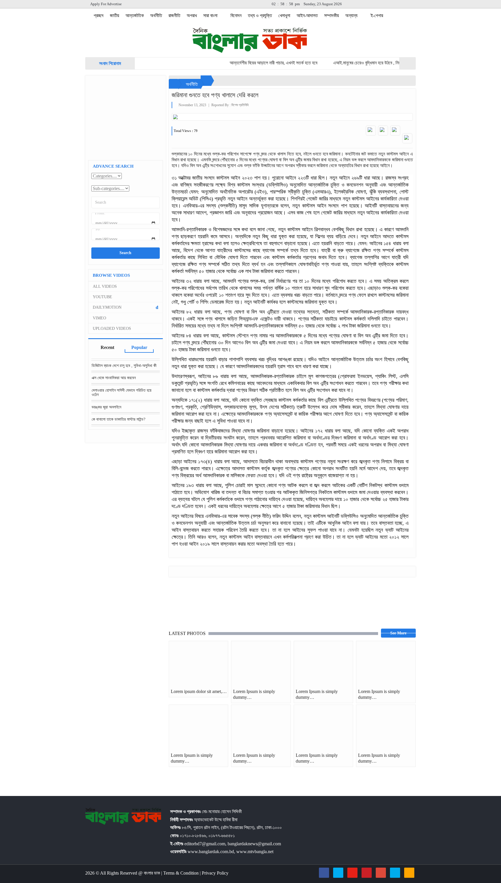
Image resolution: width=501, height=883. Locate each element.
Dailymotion (125, 307)
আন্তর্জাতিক (135, 15)
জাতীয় (114, 15)
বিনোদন (236, 15)
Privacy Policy (215, 873)
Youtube (102, 297)
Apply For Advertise (106, 4)
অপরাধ (192, 15)
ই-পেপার (377, 15)
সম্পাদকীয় (331, 15)
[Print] (407, 138)
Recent (107, 347)
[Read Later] (395, 130)
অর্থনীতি (156, 15)
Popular (139, 347)
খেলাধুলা (284, 15)
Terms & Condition (181, 873)
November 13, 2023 (192, 105)
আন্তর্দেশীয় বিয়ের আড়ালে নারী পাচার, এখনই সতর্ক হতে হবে (259, 62)
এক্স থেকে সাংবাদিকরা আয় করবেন (114, 378)
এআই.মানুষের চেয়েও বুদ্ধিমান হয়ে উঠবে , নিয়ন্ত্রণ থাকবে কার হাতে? (368, 62)
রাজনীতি (174, 15)
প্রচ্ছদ (98, 15)
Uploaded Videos (112, 328)
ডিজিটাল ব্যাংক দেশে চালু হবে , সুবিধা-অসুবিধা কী (124, 365)
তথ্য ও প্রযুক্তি (260, 15)
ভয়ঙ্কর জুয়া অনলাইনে (106, 407)
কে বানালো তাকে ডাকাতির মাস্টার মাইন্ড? (118, 419)
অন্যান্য (352, 15)
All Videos (105, 286)
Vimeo (99, 318)
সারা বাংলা (211, 15)
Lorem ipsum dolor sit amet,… (199, 691)
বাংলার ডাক (152, 873)
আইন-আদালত (307, 15)
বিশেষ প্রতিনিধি (239, 105)
